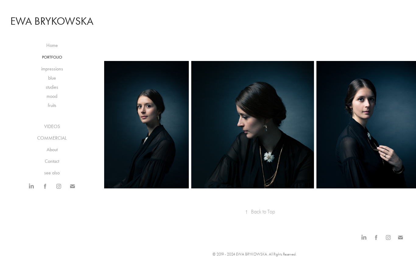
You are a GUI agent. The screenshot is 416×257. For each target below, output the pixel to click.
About (52, 149)
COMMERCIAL (52, 138)
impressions (52, 69)
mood (52, 96)
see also (52, 173)
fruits (52, 105)
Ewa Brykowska (51, 21)
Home (52, 45)
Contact (52, 161)
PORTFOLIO (52, 57)
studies (52, 87)
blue (52, 78)
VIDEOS (52, 126)
